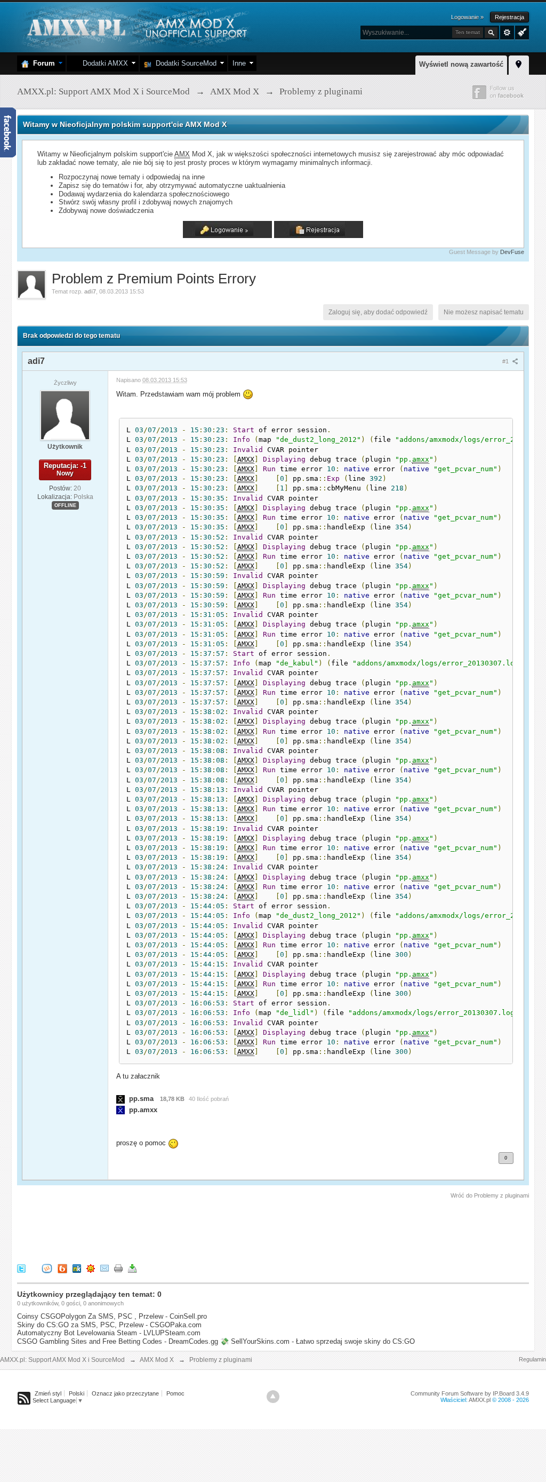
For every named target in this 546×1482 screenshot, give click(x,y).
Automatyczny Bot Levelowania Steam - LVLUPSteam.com (108, 1333)
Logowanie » (467, 17)
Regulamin (532, 1359)
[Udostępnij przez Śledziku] (77, 1268)
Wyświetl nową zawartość (461, 64)
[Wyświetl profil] (65, 414)
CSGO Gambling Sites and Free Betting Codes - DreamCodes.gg (117, 1341)
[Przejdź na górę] (273, 1396)
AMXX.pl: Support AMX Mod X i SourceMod (62, 1360)
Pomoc (175, 1393)
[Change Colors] (520, 31)
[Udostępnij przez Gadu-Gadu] (90, 1268)
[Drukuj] (118, 1268)
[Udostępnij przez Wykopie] (47, 1268)
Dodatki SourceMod (183, 63)
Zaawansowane (507, 32)
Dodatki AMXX (103, 63)
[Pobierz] (132, 1268)
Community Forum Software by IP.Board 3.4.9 (470, 1393)
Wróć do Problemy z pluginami (490, 1195)
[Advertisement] (211, 1230)
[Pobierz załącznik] (120, 1099)
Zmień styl (48, 1393)
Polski (76, 1393)
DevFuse (512, 252)
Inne (239, 63)
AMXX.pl (480, 1400)
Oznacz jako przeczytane (125, 1393)
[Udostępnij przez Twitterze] (21, 1268)
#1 (506, 361)
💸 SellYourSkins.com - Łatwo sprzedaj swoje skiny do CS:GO (317, 1341)
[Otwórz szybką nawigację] (519, 64)
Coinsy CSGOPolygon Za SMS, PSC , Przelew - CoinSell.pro (112, 1316)
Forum (42, 63)
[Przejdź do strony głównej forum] (135, 26)
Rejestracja (509, 17)
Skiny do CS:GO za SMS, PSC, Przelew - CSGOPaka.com (109, 1325)
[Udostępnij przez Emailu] (104, 1268)
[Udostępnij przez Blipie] (62, 1268)
